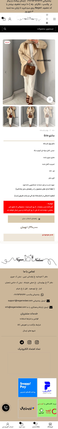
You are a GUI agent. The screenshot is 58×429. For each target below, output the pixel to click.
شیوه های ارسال (29, 330)
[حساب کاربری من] (10, 19)
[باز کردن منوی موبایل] (54, 19)
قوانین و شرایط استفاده (29, 318)
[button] (52, 72)
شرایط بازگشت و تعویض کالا (29, 324)
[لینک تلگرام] (47, 23)
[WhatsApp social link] (47, 19)
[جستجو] (5, 29)
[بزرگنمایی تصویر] (50, 99)
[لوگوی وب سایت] (29, 18)
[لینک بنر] (29, 260)
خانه (53, 130)
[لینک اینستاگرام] (47, 15)
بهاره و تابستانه (44, 130)
